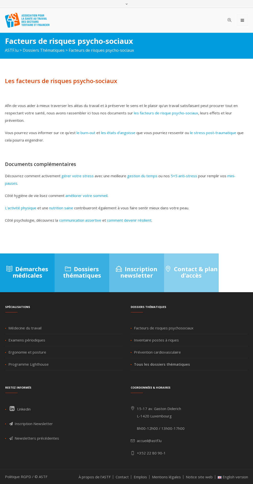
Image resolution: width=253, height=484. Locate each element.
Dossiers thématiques (82, 272)
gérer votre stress (78, 175)
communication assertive (80, 220)
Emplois (140, 476)
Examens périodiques (26, 340)
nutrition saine (61, 207)
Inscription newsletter (138, 272)
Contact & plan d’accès (196, 272)
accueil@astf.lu (149, 440)
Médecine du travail (25, 327)
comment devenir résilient (129, 220)
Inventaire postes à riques (156, 340)
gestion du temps (142, 175)
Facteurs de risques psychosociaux (163, 327)
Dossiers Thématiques (43, 50)
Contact (122, 476)
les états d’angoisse (118, 132)
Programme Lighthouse (28, 364)
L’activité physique (20, 207)
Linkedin (23, 409)
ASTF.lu (12, 50)
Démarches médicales (30, 272)
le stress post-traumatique (213, 132)
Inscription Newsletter (33, 423)
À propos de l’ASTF (95, 476)
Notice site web (199, 476)
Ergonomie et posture (27, 352)
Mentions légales (166, 476)
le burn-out (86, 132)
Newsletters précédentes (36, 438)
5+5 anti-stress (184, 175)
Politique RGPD (18, 476)
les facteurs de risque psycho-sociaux (166, 112)
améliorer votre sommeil (86, 195)
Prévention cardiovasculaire (157, 352)
